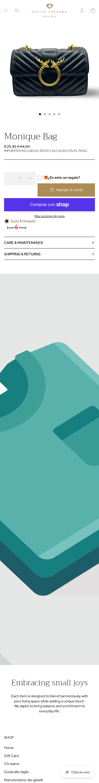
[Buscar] (16, 10)
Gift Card (11, 755)
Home (9, 747)
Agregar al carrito (69, 189)
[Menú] (6, 10)
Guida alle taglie (16, 772)
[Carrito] (92, 10)
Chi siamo (11, 763)
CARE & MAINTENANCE (23, 242)
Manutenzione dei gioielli (23, 779)
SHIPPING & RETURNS (22, 254)
